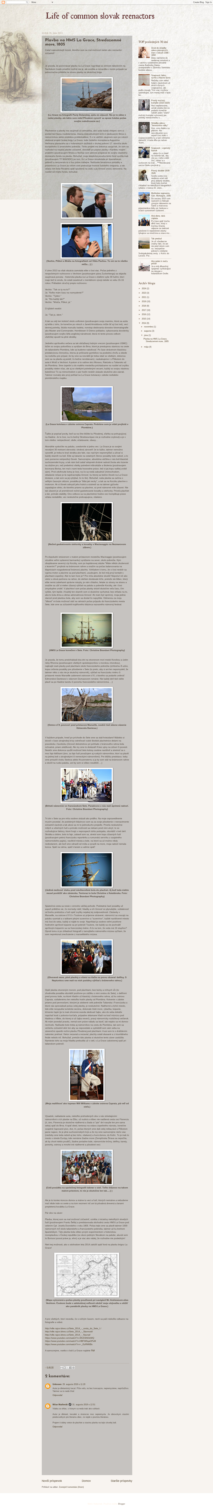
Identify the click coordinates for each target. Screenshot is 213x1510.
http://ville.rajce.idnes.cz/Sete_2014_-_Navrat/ (67, 1335)
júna (146, 335)
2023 (144, 293)
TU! (93, 1350)
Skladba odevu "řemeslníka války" (159, 124)
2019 (144, 301)
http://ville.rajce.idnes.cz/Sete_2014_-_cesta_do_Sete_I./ (73, 1328)
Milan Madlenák (60, 1404)
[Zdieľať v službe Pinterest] (73, 1367)
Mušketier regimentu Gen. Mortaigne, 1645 (161, 194)
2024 (144, 288)
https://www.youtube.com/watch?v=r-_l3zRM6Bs (68, 1344)
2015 (144, 319)
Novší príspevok (52, 1480)
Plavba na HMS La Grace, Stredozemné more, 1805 (156, 340)
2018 (144, 306)
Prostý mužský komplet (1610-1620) (160, 101)
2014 (144, 323)
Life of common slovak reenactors (51, 9)
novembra (149, 327)
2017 (144, 310)
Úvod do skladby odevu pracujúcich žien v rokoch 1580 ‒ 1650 (160, 51)
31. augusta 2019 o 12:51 (83, 1404)
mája (146, 347)
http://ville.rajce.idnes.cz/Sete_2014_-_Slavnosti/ (69, 1331)
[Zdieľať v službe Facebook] (70, 1367)
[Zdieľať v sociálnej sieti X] (67, 1367)
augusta (148, 331)
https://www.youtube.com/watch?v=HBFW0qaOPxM (70, 1341)
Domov (86, 1480)
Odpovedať (58, 1395)
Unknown (57, 1384)
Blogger (121, 1504)
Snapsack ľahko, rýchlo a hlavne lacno (160, 76)
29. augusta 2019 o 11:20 (74, 1384)
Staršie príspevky (121, 1480)
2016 (144, 314)
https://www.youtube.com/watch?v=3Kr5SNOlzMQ (69, 1338)
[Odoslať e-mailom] (61, 1367)
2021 (144, 297)
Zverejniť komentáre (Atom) (71, 1487)
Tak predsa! (156, 238)
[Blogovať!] (64, 1367)
